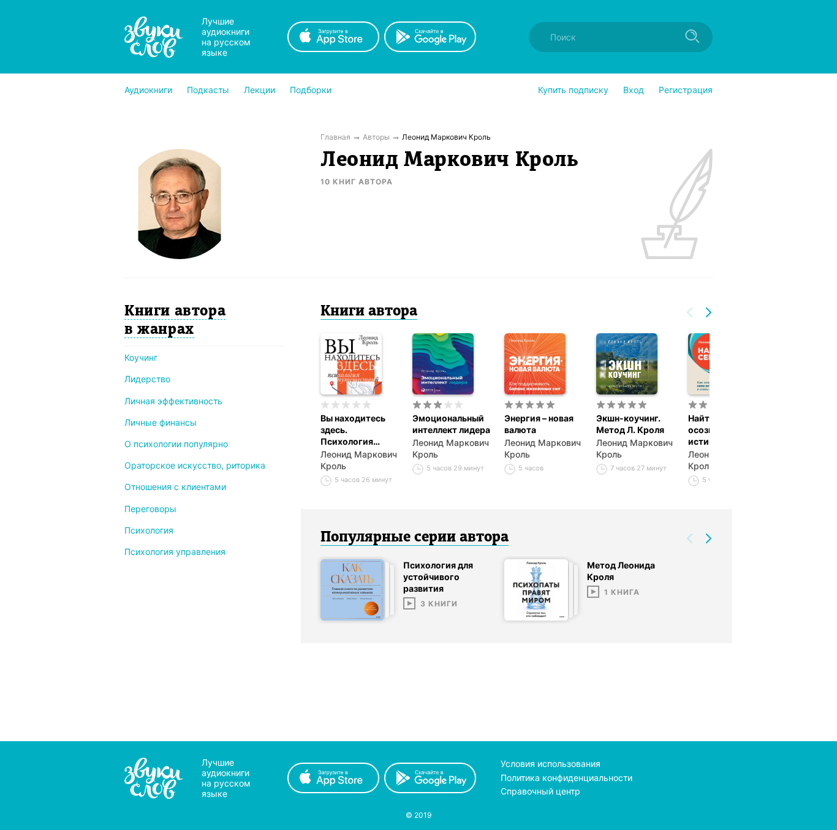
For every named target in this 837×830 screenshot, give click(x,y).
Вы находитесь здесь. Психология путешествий (352, 430)
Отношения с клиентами (175, 486)
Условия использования (550, 763)
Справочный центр (540, 791)
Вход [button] (633, 90)
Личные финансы (160, 422)
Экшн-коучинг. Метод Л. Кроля (630, 424)
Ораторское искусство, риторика (194, 465)
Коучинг (140, 357)
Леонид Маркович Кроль (358, 460)
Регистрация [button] (686, 90)
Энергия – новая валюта (539, 424)
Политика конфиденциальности (566, 777)
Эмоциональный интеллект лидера (451, 424)
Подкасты (208, 90)
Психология (148, 530)
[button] (148, 90)
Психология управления (174, 551)
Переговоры (150, 509)
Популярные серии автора (414, 537)
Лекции (259, 90)
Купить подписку (573, 90)
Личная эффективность (173, 401)
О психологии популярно (176, 444)
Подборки (310, 90)
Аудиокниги (148, 90)
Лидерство (147, 379)
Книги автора (368, 311)
